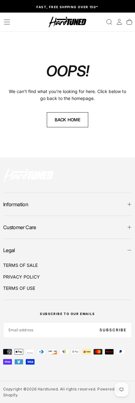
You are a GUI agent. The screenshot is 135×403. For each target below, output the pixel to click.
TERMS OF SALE (20, 265)
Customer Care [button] (19, 227)
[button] (7, 22)
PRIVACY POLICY (21, 276)
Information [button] (15, 204)
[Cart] (129, 22)
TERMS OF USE (19, 288)
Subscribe (113, 330)
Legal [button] (9, 250)
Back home (67, 119)
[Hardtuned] (28, 175)
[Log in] (119, 22)
